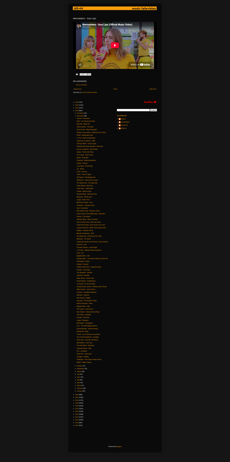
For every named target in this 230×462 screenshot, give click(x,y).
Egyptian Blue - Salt (83, 256)
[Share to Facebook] (87, 74)
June (78, 377)
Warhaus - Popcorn (83, 295)
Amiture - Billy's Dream (84, 191)
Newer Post (77, 89)
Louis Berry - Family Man (85, 166)
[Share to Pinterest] (90, 74)
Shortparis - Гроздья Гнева (85, 205)
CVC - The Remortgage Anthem (87, 326)
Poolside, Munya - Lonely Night (87, 247)
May (78, 380)
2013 (77, 420)
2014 (77, 417)
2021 (77, 397)
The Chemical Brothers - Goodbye (88, 337)
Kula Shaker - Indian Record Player (88, 312)
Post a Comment (81, 85)
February (80, 388)
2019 (77, 403)
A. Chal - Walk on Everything (86, 138)
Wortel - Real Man (82, 157)
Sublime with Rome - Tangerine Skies (89, 267)
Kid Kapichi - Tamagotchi (85, 323)
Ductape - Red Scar (83, 317)
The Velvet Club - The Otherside (87, 183)
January (80, 391)
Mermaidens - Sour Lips (84, 343)
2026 (77, 102)
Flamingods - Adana (83, 261)
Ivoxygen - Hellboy (83, 357)
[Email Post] (76, 74)
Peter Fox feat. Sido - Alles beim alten (89, 222)
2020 (77, 400)
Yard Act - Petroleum (83, 118)
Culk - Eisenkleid (82, 208)
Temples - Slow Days (83, 270)
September (80, 368)
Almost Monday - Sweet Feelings (87, 329)
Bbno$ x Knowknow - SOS (85, 233)
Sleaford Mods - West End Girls (87, 194)
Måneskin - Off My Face (84, 197)
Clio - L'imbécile (82, 351)
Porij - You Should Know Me (86, 121)
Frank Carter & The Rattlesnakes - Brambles (91, 214)
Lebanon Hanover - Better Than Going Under (91, 228)
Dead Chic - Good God (84, 354)
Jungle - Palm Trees (83, 200)
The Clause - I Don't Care (85, 309)
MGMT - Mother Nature (84, 362)
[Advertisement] (116, 436)
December (80, 113)
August (79, 371)
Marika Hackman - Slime (85, 303)
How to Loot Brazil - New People (87, 149)
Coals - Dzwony (82, 172)
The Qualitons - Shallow (84, 272)
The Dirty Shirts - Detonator (85, 345)
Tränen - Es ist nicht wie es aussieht (88, 334)
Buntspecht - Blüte (83, 331)
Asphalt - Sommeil (83, 264)
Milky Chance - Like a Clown (86, 289)
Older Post (153, 89)
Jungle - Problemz (83, 320)
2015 (77, 414)
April (78, 382)
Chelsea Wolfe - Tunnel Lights (86, 143)
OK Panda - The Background (86, 177)
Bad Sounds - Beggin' (84, 298)
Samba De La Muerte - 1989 (86, 141)
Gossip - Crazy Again (83, 216)
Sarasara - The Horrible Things (87, 300)
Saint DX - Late (81, 244)
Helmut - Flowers (82, 163)
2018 (77, 406)
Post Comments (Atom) (89, 92)
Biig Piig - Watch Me (83, 124)
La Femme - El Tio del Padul (86, 284)
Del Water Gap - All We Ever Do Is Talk (89, 236)
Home (115, 89)
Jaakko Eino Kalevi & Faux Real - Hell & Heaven (92, 242)
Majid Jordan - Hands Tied (85, 278)
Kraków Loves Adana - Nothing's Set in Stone (91, 132)
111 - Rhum (80, 169)
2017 (77, 408)
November (80, 116)
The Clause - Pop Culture (85, 155)
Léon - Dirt (80, 253)
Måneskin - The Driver (84, 239)
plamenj (123, 128)
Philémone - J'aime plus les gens (87, 180)
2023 (77, 110)
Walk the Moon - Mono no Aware (87, 219)
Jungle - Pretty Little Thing (85, 152)
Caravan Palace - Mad (84, 348)
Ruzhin (123, 119)
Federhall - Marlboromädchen (86, 160)
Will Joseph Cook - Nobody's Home (88, 211)
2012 (77, 423)
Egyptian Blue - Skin (83, 306)
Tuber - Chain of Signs (84, 174)
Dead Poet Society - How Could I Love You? (91, 225)
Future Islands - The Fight (85, 127)
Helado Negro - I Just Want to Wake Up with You (92, 258)
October (79, 366)
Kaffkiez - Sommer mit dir (85, 230)
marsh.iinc (124, 125)
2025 (77, 105)
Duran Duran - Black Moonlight (87, 129)
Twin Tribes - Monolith (84, 315)
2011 (77, 425)
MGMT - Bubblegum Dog (85, 135)
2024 (77, 108)
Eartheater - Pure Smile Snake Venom (89, 359)
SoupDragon (125, 122)
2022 (77, 394)
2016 (77, 411)
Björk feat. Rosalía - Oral (84, 202)
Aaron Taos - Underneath (85, 188)
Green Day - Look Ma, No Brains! (87, 340)
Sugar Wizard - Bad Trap (85, 186)
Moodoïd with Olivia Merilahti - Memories (90, 146)
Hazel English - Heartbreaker (86, 281)
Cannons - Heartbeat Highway (86, 292)
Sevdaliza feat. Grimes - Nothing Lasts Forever (92, 286)
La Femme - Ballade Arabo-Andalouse (89, 250)
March (79, 385)
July (78, 374)
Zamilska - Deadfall (83, 275)
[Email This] (81, 74)
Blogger (118, 446)
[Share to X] (85, 74)
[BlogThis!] (83, 74)
